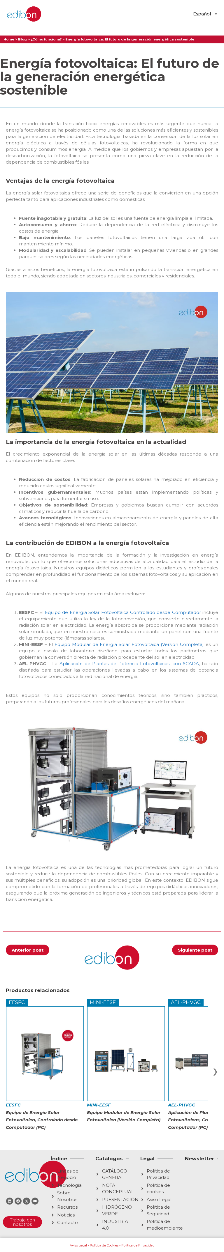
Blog (22, 39)
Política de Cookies (104, 1245)
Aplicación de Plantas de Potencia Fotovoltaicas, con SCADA (129, 663)
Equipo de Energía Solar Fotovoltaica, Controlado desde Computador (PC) (42, 1116)
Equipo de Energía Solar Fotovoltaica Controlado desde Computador (123, 612)
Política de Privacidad (138, 1245)
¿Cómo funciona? (46, 39)
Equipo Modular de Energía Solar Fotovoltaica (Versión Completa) (129, 644)
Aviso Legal (78, 1245)
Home (9, 39)
